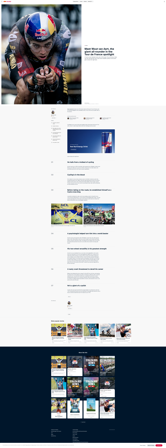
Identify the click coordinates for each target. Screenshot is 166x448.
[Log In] (164, 1)
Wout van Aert (70, 109)
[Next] (165, 333)
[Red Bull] (7, 1)
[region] (83, 445)
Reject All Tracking (151, 445)
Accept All (159, 445)
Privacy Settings (142, 445)
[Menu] (2, 1)
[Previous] (1, 333)
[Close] (164, 444)
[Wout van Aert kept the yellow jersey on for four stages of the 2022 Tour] (66, 214)
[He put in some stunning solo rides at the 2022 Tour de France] (99, 214)
